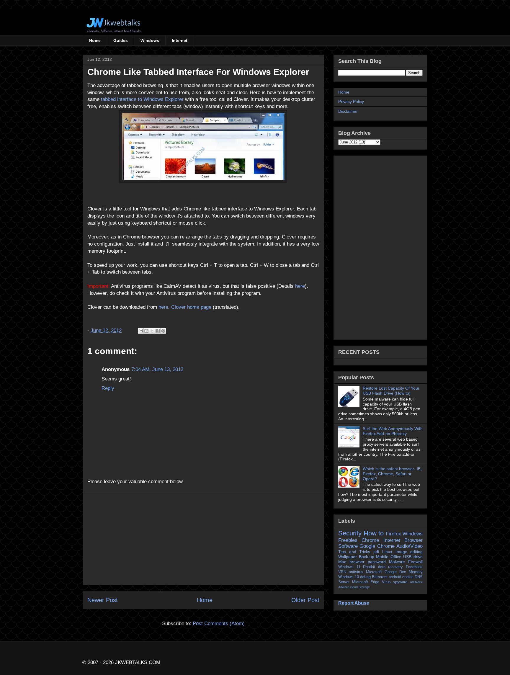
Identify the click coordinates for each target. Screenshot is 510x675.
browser (356, 561)
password (377, 561)
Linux (387, 551)
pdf (376, 551)
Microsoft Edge (366, 582)
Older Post (305, 600)
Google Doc (395, 572)
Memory (416, 572)
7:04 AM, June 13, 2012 (157, 369)
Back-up (366, 556)
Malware (397, 561)
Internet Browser (403, 540)
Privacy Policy (351, 101)
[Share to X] (152, 331)
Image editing (409, 551)
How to (374, 533)
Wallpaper (347, 556)
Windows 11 (349, 567)
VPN (342, 572)
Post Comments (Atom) (219, 623)
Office (395, 556)
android (395, 577)
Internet (179, 40)
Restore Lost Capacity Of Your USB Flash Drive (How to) (391, 390)
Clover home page (191, 307)
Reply (108, 388)
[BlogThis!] (146, 331)
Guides (120, 40)
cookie (407, 577)
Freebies (347, 540)
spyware (400, 582)
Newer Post (102, 600)
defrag (365, 577)
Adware (343, 587)
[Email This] (141, 331)
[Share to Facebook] (158, 331)
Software (348, 546)
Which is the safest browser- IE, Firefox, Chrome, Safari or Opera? (392, 473)
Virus (386, 582)
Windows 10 (348, 577)
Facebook (414, 567)
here (299, 286)
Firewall (415, 561)
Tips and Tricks (354, 551)
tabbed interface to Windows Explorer (142, 99)
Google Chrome (376, 546)
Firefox (393, 534)
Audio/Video (409, 546)
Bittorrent (380, 577)
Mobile (382, 556)
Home (95, 40)
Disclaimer (348, 111)
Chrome (370, 540)
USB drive (413, 556)
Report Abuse (353, 603)
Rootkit (369, 567)
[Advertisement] (203, 539)
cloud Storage (360, 587)
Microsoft (374, 572)
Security (350, 533)
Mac (342, 561)
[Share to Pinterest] (163, 331)
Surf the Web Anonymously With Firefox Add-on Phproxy (393, 431)
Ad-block (416, 582)
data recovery (390, 567)
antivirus (356, 572)
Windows (149, 40)
